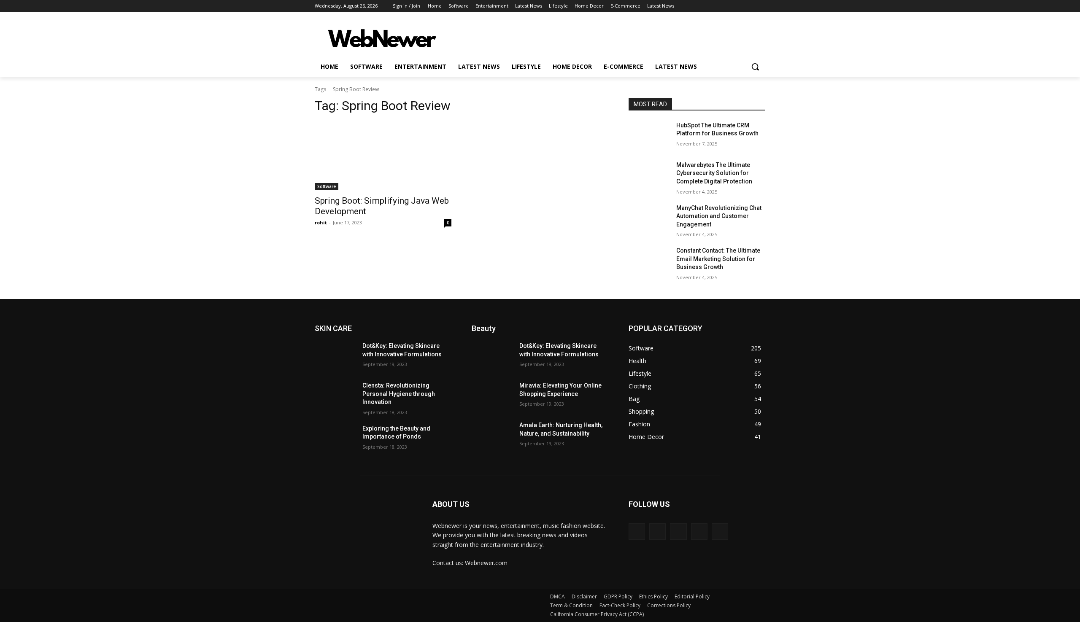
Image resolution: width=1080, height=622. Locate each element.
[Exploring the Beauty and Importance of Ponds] (335, 439)
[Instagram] (725, 6)
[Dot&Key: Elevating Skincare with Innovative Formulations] (335, 356)
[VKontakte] (720, 531)
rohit (321, 222)
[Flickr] (678, 531)
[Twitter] (737, 6)
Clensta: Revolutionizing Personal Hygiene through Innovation (398, 393)
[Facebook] (713, 6)
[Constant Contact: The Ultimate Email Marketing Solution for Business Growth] (649, 261)
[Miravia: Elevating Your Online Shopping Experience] (492, 396)
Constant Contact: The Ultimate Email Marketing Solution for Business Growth (718, 258)
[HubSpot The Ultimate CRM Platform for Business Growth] (649, 135)
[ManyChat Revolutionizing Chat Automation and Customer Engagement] (649, 218)
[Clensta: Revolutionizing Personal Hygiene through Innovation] (335, 396)
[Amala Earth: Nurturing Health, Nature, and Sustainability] (492, 435)
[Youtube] (760, 6)
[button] (755, 67)
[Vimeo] (748, 6)
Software (326, 186)
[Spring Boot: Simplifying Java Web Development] (383, 156)
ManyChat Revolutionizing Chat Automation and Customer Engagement (718, 216)
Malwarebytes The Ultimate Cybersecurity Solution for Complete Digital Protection (714, 173)
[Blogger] (637, 531)
